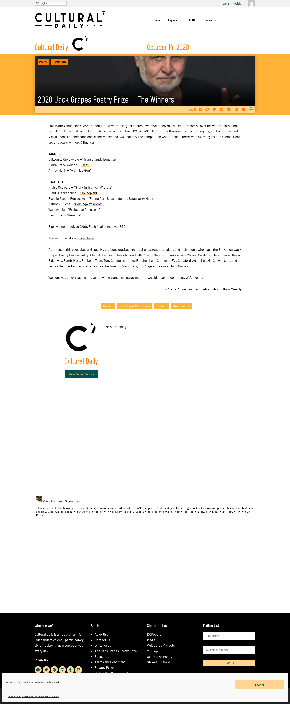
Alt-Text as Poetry (159, 657)
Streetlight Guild (158, 662)
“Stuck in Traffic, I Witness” (93, 187)
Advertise (101, 634)
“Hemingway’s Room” (89, 204)
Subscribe (102, 656)
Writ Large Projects (161, 645)
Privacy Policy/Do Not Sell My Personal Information (33, 696)
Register (237, 3)
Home (157, 20)
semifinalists (181, 306)
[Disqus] (145, 441)
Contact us (102, 640)
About (209, 20)
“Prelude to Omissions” (84, 209)
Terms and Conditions (110, 662)
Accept (259, 684)
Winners (108, 306)
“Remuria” (74, 215)
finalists (161, 306)
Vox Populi (154, 651)
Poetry (43, 62)
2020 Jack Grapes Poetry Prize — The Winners (106, 99)
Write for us (103, 645)
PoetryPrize (60, 62)
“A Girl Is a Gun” (80, 170)
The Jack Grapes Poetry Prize (116, 651)
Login (226, 3)
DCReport (154, 634)
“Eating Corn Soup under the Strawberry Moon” (121, 198)
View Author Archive (81, 374)
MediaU (152, 640)
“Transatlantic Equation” (99, 159)
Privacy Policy (105, 667)
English (43, 2)
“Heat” (85, 165)
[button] (207, 109)
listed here (86, 238)
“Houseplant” (89, 193)
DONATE (193, 20)
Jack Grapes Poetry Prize (135, 306)
